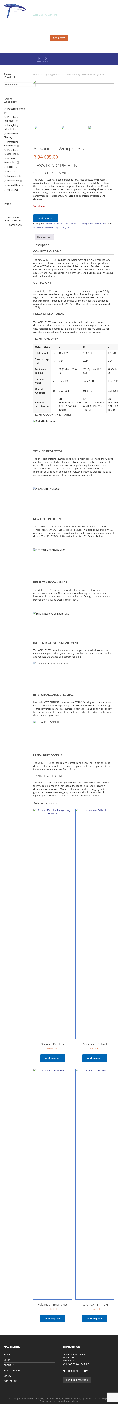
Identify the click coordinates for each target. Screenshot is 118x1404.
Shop (7, 1359)
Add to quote (45, 218)
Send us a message (77, 1379)
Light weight (61, 227)
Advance (38, 227)
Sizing (7, 1375)
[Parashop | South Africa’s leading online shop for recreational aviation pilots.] (15, 11)
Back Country (54, 223)
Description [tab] (44, 237)
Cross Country (73, 74)
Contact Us (10, 1381)
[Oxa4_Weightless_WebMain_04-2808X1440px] (74, 132)
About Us (9, 1365)
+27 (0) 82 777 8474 (79, 1363)
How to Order (12, 1370)
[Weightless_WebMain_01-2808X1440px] (100, 132)
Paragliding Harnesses (52, 74)
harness (48, 227)
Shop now (59, 37)
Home (36, 74)
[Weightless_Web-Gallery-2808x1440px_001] (73, 101)
